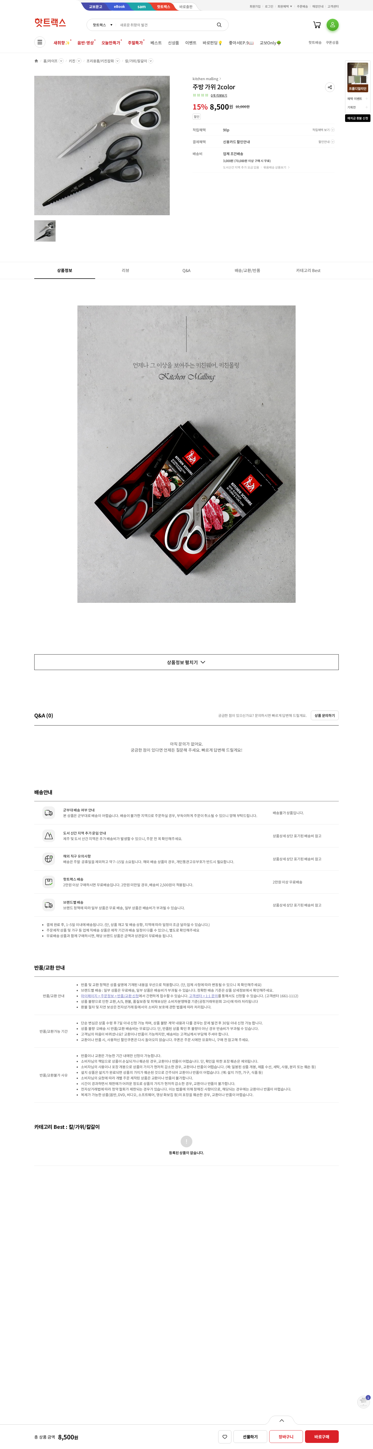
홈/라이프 (50, 60)
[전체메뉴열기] (39, 42)
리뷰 (125, 270)
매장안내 (318, 6)
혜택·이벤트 (354, 98)
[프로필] (333, 25)
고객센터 (333, 6)
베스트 (156, 43)
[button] (330, 87)
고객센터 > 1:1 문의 (203, 995)
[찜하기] (224, 1436)
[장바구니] (316, 24)
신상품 (173, 43)
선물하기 (250, 1437)
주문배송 (302, 6)
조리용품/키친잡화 (100, 60)
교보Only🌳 (270, 43)
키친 (72, 60)
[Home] (36, 61)
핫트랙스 (99, 24)
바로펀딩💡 (213, 43)
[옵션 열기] (281, 1420)
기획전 (351, 107)
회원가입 (255, 6)
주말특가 (135, 43)
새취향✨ (62, 43)
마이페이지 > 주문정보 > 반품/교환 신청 (110, 995)
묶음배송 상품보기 (274, 167)
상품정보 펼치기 (182, 662)
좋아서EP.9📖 (241, 43)
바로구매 (321, 1437)
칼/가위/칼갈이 (136, 60)
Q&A (186, 270)
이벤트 (191, 43)
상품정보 (64, 270)
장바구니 (286, 1437)
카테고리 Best (308, 270)
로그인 (269, 6)
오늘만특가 (110, 43)
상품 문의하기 (325, 715)
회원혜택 (283, 6)
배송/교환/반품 (247, 270)
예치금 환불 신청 (357, 118)
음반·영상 (85, 43)
